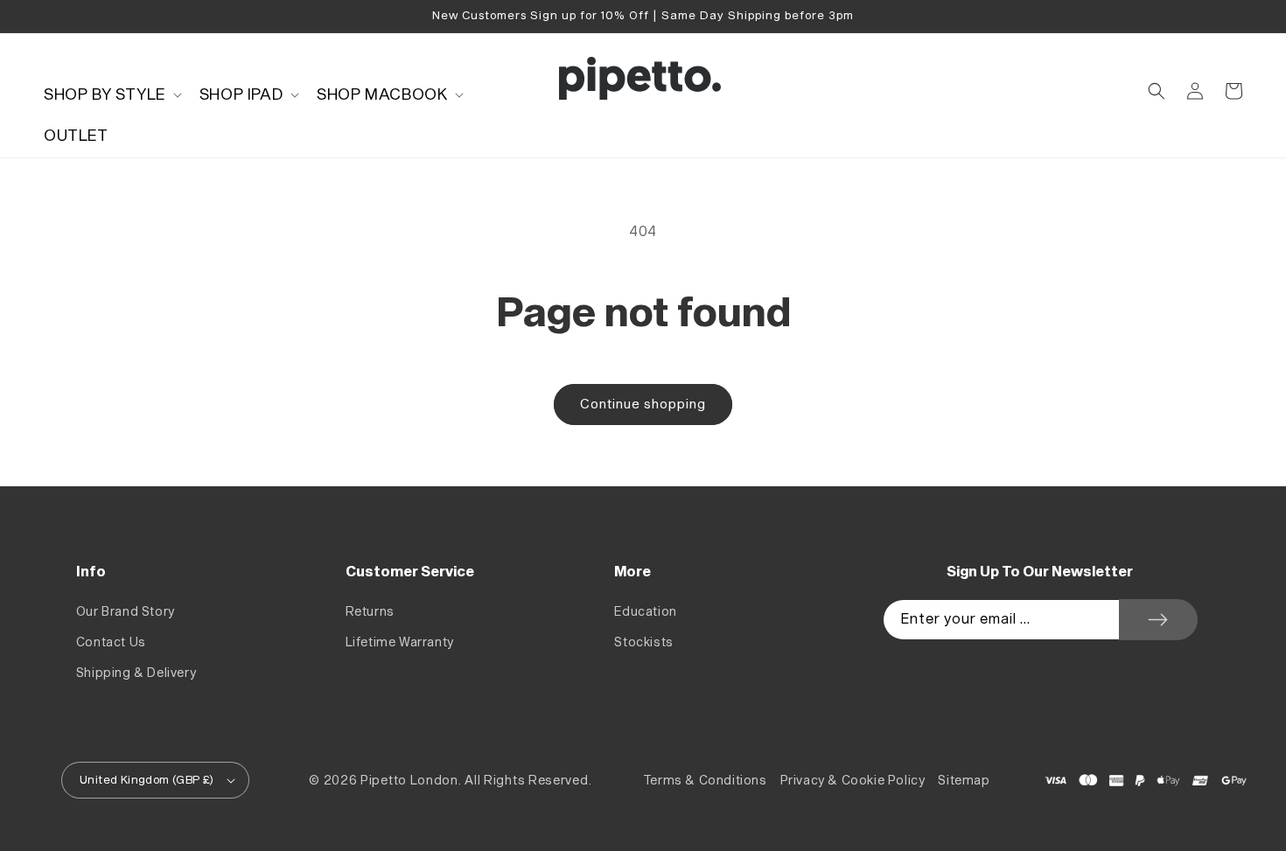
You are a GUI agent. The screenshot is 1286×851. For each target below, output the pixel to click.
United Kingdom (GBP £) (147, 780)
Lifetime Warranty (400, 642)
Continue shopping (643, 404)
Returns (370, 612)
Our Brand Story (125, 612)
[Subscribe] (1158, 619)
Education (645, 612)
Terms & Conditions (705, 780)
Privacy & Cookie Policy (853, 780)
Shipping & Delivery (136, 673)
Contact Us (111, 642)
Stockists (643, 642)
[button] (111, 94)
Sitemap (963, 780)
